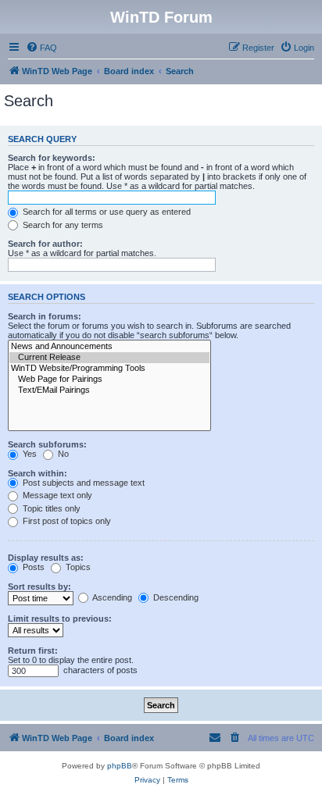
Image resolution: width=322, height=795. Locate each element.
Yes (28, 453)
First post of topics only (65, 521)
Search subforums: (47, 444)
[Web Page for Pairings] (109, 379)
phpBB (119, 765)
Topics (77, 567)
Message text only (56, 495)
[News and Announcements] (109, 346)
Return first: (33, 650)
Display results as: (46, 557)
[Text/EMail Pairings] (109, 390)
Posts (32, 567)
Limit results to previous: (60, 618)
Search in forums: (44, 316)
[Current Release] (109, 357)
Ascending (111, 597)
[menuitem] (41, 47)
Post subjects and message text (82, 482)
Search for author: (45, 243)
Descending (175, 597)
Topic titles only (50, 508)
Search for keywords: (51, 157)
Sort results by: (39, 586)
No (62, 453)
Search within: (37, 473)
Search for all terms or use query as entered (105, 211)
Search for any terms (61, 225)
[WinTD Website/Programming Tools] (109, 368)
